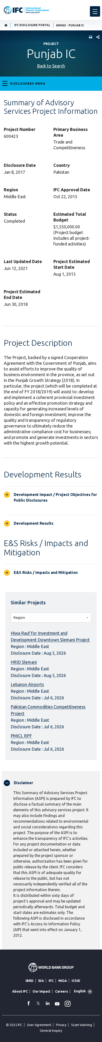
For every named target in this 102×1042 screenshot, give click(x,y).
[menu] (95, 11)
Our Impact (41, 991)
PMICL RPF (21, 735)
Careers (61, 991)
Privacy (61, 1025)
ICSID (76, 981)
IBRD (29, 981)
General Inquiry (51, 1030)
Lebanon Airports (27, 684)
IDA (41, 981)
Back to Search (51, 65)
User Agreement (39, 1025)
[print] (89, 37)
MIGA (62, 981)
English (80, 991)
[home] (6, 25)
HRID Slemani (24, 662)
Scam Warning (81, 1025)
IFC (51, 981)
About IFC (20, 991)
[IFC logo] (26, 10)
